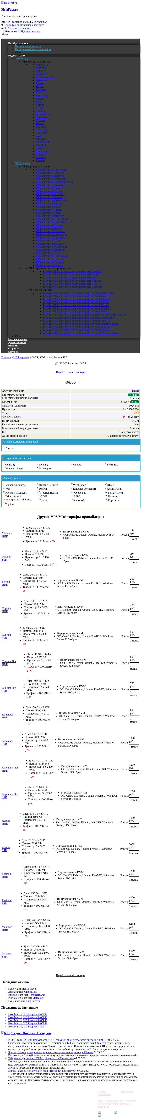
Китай (39, 101)
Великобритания (45, 77)
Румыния (41, 126)
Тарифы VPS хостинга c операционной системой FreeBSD (77, 308)
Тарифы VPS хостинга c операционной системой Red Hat (76, 320)
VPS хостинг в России (49, 228)
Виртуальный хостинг (14, 1091)
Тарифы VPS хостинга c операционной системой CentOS (76, 296)
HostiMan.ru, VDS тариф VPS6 (26, 1026)
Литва (39, 107)
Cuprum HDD (6, 610)
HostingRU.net (37, 994)
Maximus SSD (7, 955)
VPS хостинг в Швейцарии (52, 256)
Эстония (41, 157)
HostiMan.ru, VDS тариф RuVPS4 (27, 1014)
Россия (40, 123)
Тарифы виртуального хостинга (20, 1097)
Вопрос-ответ (51, 1103)
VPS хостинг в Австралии (51, 169)
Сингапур (41, 129)
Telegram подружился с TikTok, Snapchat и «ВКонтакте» (41, 1058)
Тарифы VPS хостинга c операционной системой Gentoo (76, 311)
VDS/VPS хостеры (12, 1103)
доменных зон (31, 31)
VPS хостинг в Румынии (50, 231)
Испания (41, 89)
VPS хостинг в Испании (50, 194)
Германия (41, 80)
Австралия (42, 64)
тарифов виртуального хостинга (25, 24)
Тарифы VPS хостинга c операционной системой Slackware (78, 326)
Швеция (40, 154)
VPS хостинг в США (48, 240)
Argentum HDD (7, 716)
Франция (41, 144)
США (39, 135)
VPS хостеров (14, 21)
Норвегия (41, 117)
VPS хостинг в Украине (50, 243)
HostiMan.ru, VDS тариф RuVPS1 (27, 1023)
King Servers (32, 1001)
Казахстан (42, 95)
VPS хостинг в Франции (50, 249)
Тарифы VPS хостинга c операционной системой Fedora (76, 305)
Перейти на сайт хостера (70, 372)
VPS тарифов (39, 21)
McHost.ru (38, 997)
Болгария (41, 73)
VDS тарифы (21, 357)
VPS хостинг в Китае (48, 206)
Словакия (41, 132)
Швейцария (43, 151)
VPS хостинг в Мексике (50, 215)
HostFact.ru (9, 9)
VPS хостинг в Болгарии (50, 178)
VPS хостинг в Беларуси (50, 175)
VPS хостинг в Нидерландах (52, 218)
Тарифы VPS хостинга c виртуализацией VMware (72, 280)
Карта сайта (77, 1103)
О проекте (49, 1109)
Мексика (41, 111)
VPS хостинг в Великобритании (55, 181)
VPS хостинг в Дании (48, 188)
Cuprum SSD (6, 636)
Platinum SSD (7, 902)
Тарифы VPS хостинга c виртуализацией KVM (70, 274)
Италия (40, 92)
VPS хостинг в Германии (50, 185)
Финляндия (42, 141)
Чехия (39, 148)
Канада (40, 98)
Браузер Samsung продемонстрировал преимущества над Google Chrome (50, 1052)
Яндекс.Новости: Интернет (31, 1033)
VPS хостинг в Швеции (50, 259)
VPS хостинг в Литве (48, 212)
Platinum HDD (7, 875)
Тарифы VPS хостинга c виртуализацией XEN (70, 277)
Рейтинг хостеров (53, 1091)
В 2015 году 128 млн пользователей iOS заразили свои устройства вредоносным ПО (58, 1039)
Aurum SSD (6, 849)
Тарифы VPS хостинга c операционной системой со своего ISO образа (84, 314)
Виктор (12, 994)
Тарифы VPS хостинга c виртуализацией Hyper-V (72, 283)
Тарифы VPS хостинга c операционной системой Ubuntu (76, 330)
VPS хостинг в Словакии (50, 237)
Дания (39, 83)
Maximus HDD (7, 928)
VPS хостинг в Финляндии (52, 246)
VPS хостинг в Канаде (49, 203)
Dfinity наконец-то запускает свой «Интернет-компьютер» (42, 1070)
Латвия (40, 104)
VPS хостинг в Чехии (48, 252)
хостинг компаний (20, 28)
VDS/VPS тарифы (12, 1109)
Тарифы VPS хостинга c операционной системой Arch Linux (78, 293)
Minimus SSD (7, 558)
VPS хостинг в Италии (49, 197)
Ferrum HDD (6, 583)
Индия (40, 86)
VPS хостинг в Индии (49, 191)
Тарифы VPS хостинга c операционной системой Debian (76, 302)
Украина (41, 138)
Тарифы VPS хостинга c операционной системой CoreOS (76, 299)
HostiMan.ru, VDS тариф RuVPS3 (27, 1017)
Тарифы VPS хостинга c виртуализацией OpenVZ (72, 271)
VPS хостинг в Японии (49, 265)
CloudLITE (30, 991)
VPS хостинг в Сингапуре (51, 234)
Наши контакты (79, 1097)
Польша (40, 120)
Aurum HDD (6, 822)
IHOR (135, 390)
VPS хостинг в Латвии (49, 209)
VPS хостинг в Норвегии (50, 222)
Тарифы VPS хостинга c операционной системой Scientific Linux (81, 323)
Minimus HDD (7, 535)
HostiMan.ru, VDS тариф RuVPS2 (27, 1020)
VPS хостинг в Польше (49, 225)
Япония (40, 160)
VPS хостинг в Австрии (50, 172)
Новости (48, 1097)
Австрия (41, 67)
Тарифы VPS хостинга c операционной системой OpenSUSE (78, 317)
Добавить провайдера (83, 1109)
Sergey (12, 988)
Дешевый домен (80, 1091)
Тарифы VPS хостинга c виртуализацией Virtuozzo (72, 286)
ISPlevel (31, 988)
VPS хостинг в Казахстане (51, 200)
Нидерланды (43, 114)
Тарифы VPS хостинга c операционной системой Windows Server (81, 333)
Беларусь (41, 70)
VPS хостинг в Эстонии (50, 262)
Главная (6, 357)
